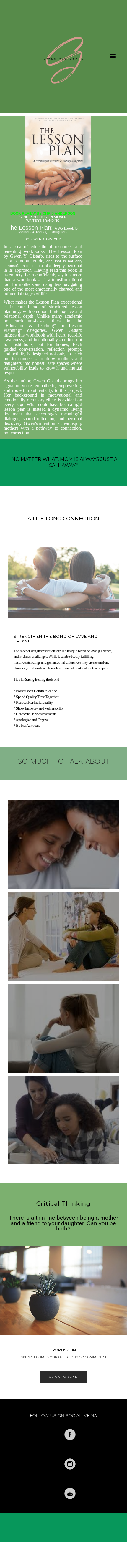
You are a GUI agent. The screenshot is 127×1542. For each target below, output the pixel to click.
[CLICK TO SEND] (63, 1384)
